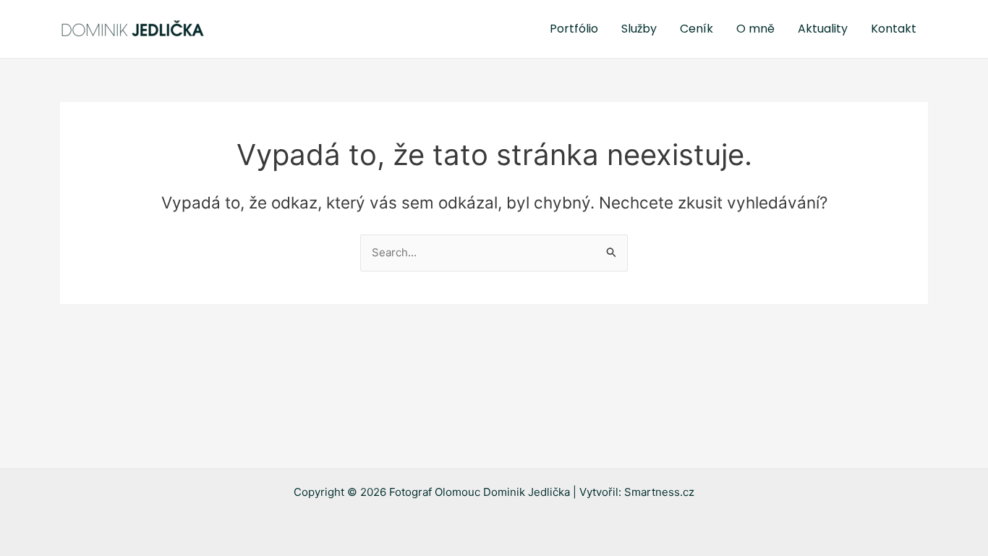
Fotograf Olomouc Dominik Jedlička (479, 492)
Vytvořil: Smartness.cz (636, 492)
